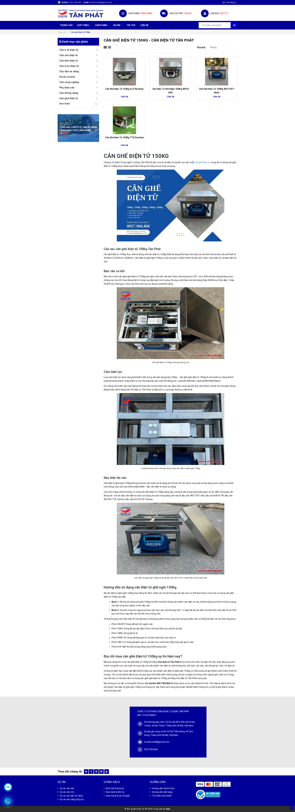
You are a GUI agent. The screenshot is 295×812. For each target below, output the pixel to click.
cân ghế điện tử (202, 162)
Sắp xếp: (201, 47)
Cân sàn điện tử (68, 55)
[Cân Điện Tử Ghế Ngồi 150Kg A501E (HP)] (170, 71)
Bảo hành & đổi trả (115, 792)
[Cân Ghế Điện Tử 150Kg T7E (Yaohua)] (124, 120)
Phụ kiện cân (66, 87)
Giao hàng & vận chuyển (118, 795)
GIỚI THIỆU (83, 25)
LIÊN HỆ (144, 25)
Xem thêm (64, 103)
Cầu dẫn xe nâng (69, 71)
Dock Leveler (67, 76)
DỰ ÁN (117, 25)
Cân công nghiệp (69, 82)
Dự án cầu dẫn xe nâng (71, 795)
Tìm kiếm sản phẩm (162, 795)
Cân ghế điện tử (68, 98)
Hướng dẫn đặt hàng (162, 792)
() (231, 2)
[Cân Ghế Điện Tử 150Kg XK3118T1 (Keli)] (216, 71)
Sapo (168, 809)
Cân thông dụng (68, 92)
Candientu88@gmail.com (156, 742)
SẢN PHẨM (101, 25)
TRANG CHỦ (66, 25)
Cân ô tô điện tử (68, 49)
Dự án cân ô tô (67, 792)
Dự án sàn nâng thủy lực (72, 799)
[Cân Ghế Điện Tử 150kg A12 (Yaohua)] (124, 71)
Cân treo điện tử (69, 66)
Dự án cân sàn (67, 788)
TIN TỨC (131, 25)
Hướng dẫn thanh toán (163, 788)
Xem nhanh (124, 87)
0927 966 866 (75, 2)
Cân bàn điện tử (68, 60)
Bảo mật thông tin (115, 788)
